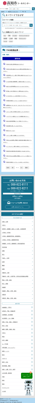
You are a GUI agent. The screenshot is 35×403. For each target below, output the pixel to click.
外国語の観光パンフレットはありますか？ (15, 100)
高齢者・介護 (5, 272)
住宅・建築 (5, 340)
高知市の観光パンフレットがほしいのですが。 (16, 162)
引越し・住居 (5, 258)
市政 (3, 376)
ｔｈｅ (10, 41)
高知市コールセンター (17, 3)
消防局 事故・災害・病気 (9, 298)
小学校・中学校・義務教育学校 (10, 240)
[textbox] (19, 8)
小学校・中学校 (6, 232)
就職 (3, 251)
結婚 (3, 262)
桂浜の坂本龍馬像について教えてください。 (15, 121)
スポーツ (4, 358)
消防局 (4, 294)
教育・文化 (5, 362)
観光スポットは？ (9, 130)
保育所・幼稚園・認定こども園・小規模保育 (14, 229)
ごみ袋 (10, 38)
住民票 (5, 38)
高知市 (2, 11)
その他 (4, 391)
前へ (13, 167)
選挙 (3, 384)
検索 (33, 8)
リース (5, 41)
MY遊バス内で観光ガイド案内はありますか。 (16, 91)
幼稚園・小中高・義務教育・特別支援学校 (13, 243)
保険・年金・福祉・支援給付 (10, 322)
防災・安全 (5, 325)
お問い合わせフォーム (17, 207)
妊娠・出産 (5, 221)
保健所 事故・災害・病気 (9, 291)
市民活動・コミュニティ (8, 347)
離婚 (3, 265)
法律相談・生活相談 (7, 314)
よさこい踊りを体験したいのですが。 (14, 135)
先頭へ (8, 167)
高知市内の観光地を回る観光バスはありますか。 (17, 151)
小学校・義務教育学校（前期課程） (11, 236)
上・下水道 (5, 344)
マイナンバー (22, 38)
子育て (4, 225)
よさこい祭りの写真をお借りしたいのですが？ (16, 111)
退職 (3, 269)
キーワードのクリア (9, 28)
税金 (16, 38)
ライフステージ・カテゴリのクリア (24, 28)
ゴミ (5, 35)
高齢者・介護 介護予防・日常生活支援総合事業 (15, 276)
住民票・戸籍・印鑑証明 (8, 311)
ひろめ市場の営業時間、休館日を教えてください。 (17, 81)
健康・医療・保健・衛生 (8, 329)
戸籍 (9, 35)
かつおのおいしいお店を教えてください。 (15, 96)
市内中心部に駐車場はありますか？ (13, 64)
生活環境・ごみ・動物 (8, 318)
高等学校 (4, 247)
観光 (3, 355)
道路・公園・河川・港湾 (8, 369)
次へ (22, 167)
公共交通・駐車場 (7, 373)
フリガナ (14, 35)
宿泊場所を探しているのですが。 (13, 126)
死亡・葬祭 (5, 283)
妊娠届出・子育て (7, 307)
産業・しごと (5, 351)
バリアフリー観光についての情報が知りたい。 (16, 116)
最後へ (26, 167)
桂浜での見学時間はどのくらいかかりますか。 (16, 86)
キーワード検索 (4, 8)
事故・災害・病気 (7, 280)
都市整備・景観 (6, 366)
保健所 (4, 287)
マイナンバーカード (24, 35)
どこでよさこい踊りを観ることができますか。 (16, 146)
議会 (3, 380)
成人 (3, 254)
